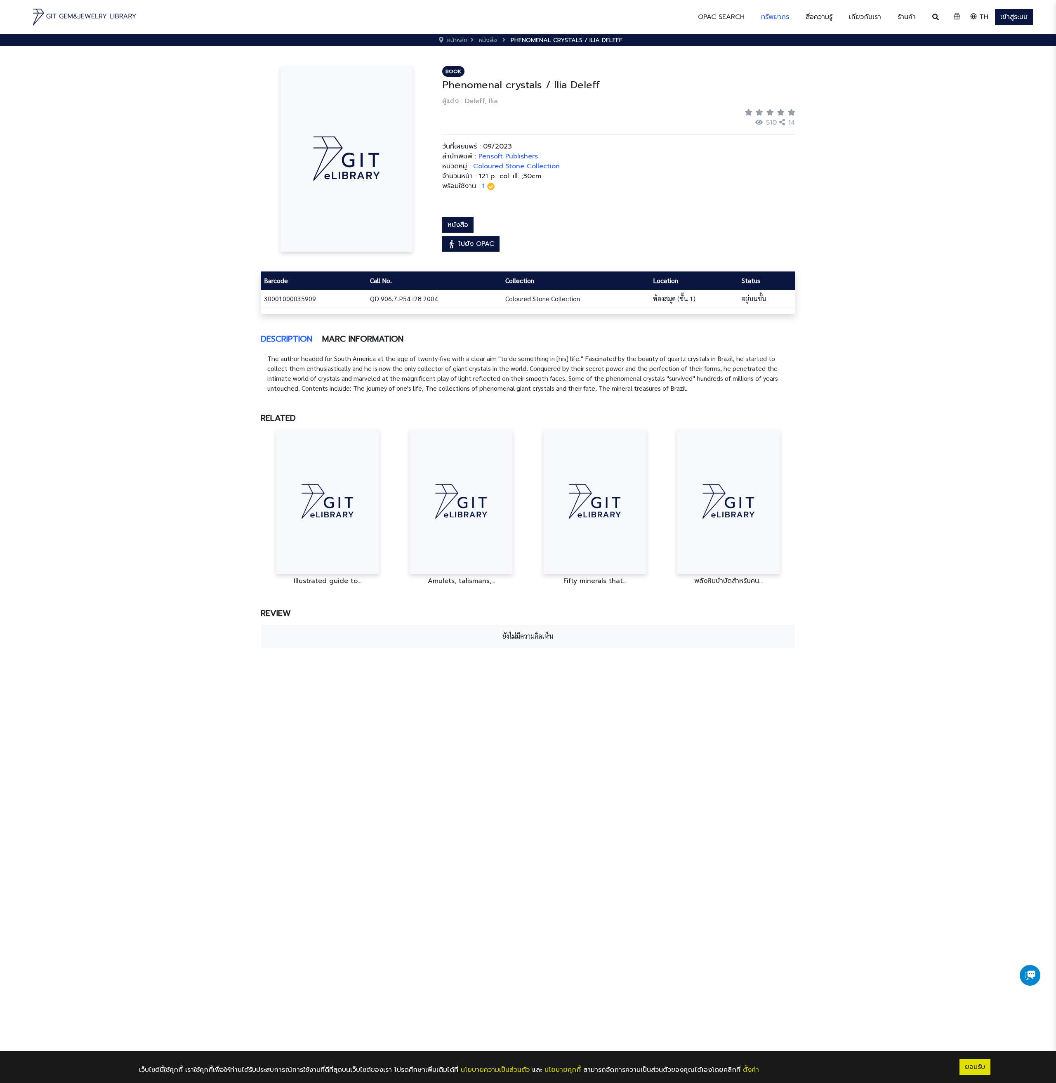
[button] (775, 17)
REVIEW (276, 613)
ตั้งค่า (751, 1070)
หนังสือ (458, 225)
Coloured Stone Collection (516, 166)
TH (982, 17)
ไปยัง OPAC (475, 244)
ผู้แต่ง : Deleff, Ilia (470, 101)
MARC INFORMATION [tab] (362, 339)
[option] (327, 507)
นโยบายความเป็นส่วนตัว (495, 1070)
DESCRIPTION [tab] (286, 339)
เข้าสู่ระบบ (1014, 17)
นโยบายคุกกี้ (562, 1070)
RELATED (278, 418)
